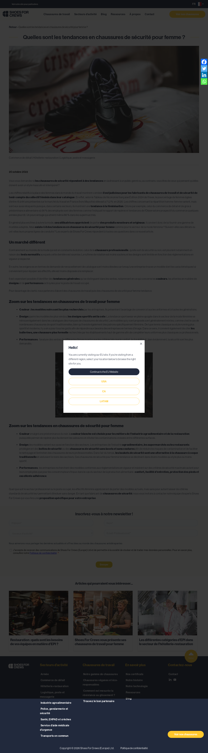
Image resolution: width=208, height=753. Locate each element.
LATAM (104, 401)
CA (104, 391)
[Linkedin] (204, 75)
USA (104, 381)
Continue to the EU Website (104, 371)
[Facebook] (204, 62)
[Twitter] (204, 68)
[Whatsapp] (204, 81)
